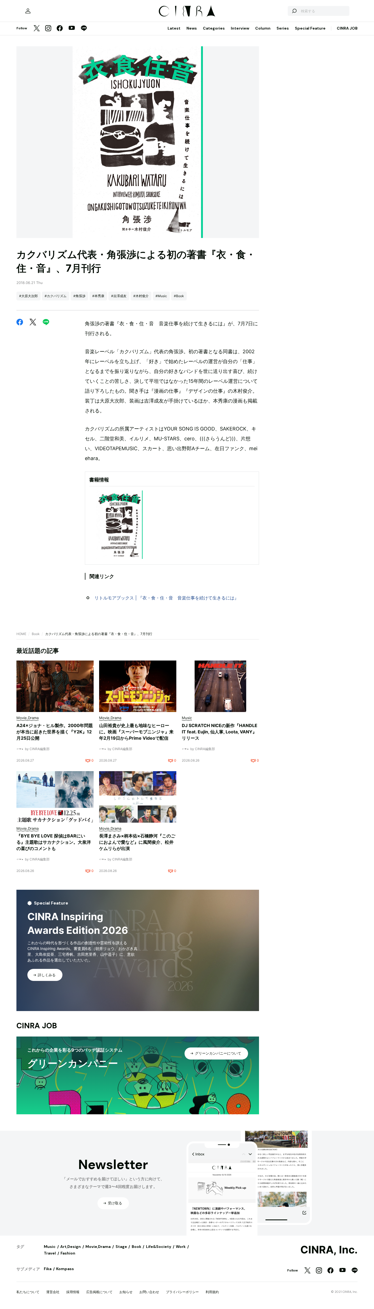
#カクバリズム (56, 296)
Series (283, 28)
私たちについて (27, 1292)
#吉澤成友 (118, 296)
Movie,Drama (98, 1246)
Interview (240, 28)
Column (263, 28)
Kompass (65, 1269)
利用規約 (212, 1292)
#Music (161, 296)
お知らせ (126, 1292)
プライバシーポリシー (182, 1292)
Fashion (68, 1253)
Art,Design (70, 1246)
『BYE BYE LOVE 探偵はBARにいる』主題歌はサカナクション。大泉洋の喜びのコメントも (53, 842)
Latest (174, 28)
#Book (179, 296)
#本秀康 (98, 296)
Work (181, 1246)
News (191, 28)
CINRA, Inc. (329, 1250)
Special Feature (310, 28)
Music (50, 1246)
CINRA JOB (347, 28)
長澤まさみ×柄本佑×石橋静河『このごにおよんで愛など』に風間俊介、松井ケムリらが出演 (137, 842)
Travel (50, 1253)
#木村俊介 (141, 296)
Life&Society (158, 1246)
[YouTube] (71, 28)
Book (36, 634)
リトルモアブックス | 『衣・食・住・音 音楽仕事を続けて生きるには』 (166, 598)
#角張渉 (79, 296)
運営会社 (52, 1292)
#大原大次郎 (28, 296)
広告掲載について (99, 1292)
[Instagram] (48, 28)
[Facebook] (60, 28)
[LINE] (84, 28)
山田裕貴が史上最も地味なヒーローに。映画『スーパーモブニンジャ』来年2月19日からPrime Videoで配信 (136, 732)
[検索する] (294, 11)
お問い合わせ (149, 1292)
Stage (121, 1246)
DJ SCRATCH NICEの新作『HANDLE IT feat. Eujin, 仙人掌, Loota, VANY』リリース (219, 732)
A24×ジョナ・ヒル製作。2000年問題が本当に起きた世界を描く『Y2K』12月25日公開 (54, 732)
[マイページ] (28, 11)
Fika (47, 1269)
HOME (21, 634)
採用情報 (72, 1292)
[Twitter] (37, 28)
